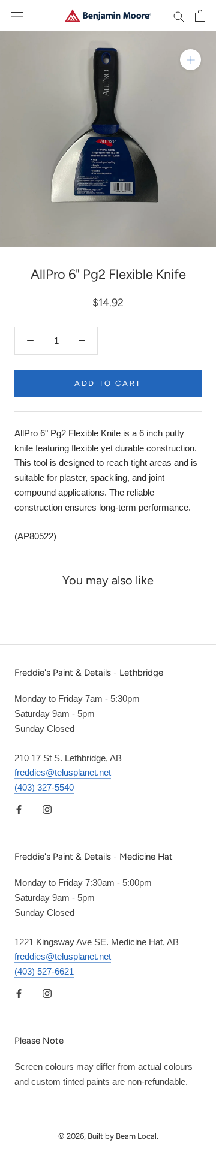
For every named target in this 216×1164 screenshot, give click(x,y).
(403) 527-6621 (44, 971)
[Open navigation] (17, 15)
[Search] (178, 15)
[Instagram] (47, 809)
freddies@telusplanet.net (62, 772)
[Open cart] (200, 16)
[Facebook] (18, 809)
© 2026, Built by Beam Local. (108, 1136)
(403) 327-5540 (44, 787)
